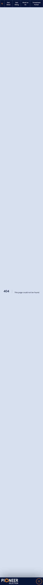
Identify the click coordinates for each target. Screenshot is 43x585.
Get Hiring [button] (17, 4)
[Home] (9, 581)
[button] (2, 3)
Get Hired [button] (8, 4)
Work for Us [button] (25, 4)
